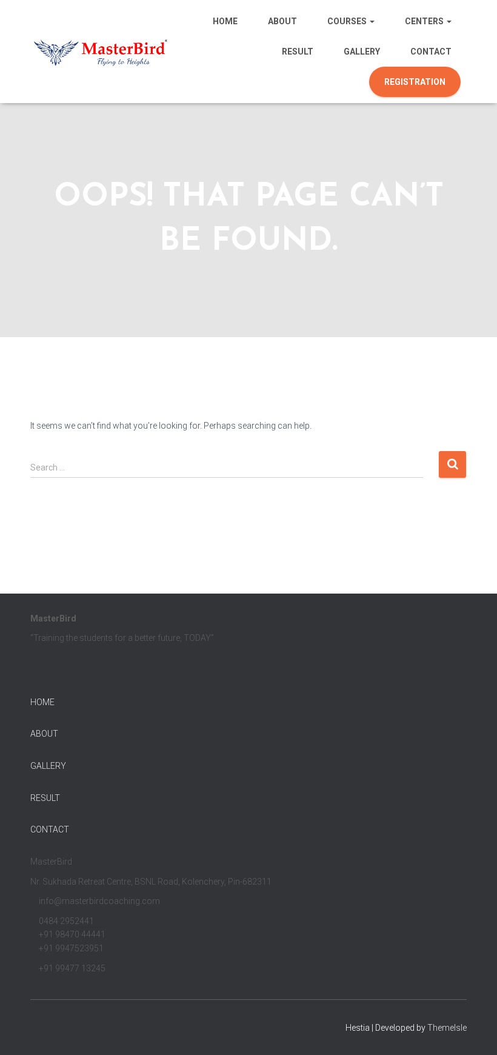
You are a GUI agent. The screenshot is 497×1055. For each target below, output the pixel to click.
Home (225, 21)
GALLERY (48, 766)
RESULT (45, 798)
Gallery (362, 51)
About (282, 21)
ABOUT (44, 733)
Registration (414, 82)
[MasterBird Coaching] (101, 51)
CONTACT (49, 829)
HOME (42, 702)
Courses (348, 21)
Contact (431, 51)
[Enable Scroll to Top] (473, 1031)
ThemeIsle (447, 1028)
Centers (425, 21)
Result (297, 51)
